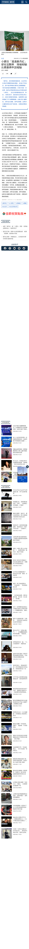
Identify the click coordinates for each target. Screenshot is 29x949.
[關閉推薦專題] (27, 466)
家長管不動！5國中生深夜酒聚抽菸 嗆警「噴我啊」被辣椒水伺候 (15, 232)
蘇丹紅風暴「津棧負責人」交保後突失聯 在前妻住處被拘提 (15, 237)
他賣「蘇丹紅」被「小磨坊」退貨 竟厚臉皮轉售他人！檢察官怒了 (15, 227)
